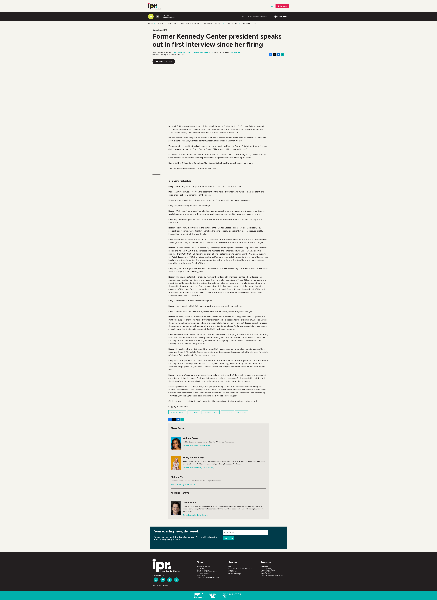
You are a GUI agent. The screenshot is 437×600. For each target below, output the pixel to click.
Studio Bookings (234, 574)
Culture (172, 24)
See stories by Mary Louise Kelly (198, 467)
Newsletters (249, 24)
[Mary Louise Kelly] (176, 463)
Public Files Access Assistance (208, 577)
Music (161, 24)
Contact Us (232, 572)
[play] (151, 16)
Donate (283, 6)
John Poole (235, 52)
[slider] (161, 16)
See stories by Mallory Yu (183, 484)
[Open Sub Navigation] (155, 24)
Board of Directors (204, 570)
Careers (231, 570)
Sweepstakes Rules (268, 570)
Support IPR (232, 24)
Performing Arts (210, 412)
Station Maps (266, 568)
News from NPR (159, 30)
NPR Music (242, 412)
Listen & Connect (213, 24)
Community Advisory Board (207, 572)
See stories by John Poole (195, 515)
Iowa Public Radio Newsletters (240, 568)
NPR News (194, 412)
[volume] (158, 16)
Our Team (200, 568)
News (150, 24)
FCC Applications (203, 574)
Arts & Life (227, 412)
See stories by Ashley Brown (196, 445)
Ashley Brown (180, 52)
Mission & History (203, 566)
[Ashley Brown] (176, 443)
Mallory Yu (208, 52)
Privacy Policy (266, 572)
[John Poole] (176, 508)
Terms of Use (266, 574)
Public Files (201, 575)
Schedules (264, 566)
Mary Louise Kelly (195, 52)
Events (230, 566)
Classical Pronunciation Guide (272, 575)
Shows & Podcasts (190, 24)
